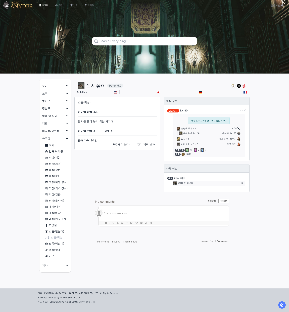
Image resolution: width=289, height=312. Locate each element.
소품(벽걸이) (56, 243)
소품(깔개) (55, 249)
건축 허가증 (56, 151)
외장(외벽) (55, 163)
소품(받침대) (56, 231)
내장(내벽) (55, 206)
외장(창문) (55, 169)
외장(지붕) (55, 157)
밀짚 (183, 139)
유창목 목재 (186, 128)
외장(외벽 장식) (58, 188)
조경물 (53, 225)
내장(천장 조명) (58, 219)
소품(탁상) (57, 237)
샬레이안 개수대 (186, 183)
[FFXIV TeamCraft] (233, 85)
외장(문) (54, 175)
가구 (51, 256)
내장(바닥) (55, 212)
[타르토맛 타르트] (239, 85)
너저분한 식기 (188, 144)
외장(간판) (55, 194)
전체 (51, 145)
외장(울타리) (56, 200)
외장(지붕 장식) (58, 182)
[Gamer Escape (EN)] (244, 85)
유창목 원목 (189, 133)
